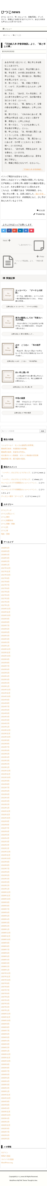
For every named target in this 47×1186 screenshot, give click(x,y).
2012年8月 (5, 784)
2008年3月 (5, 963)
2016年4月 (5, 636)
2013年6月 (5, 750)
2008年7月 (5, 950)
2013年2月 (5, 764)
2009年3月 (5, 923)
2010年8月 (5, 865)
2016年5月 (5, 632)
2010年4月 (5, 879)
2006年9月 (5, 1024)
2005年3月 (5, 1085)
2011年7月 (5, 828)
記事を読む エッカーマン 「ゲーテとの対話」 (23, 306)
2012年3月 (5, 801)
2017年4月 (5, 595)
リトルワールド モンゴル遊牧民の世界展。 (18, 445)
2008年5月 (5, 956)
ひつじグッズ (6, 510)
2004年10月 (5, 1098)
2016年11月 (5, 612)
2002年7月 (5, 1132)
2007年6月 (5, 993)
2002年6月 (5, 1135)
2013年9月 (5, 740)
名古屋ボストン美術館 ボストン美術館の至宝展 (19, 455)
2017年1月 (5, 605)
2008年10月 (5, 939)
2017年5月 (5, 592)
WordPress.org (7, 1163)
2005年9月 (5, 1064)
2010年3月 (5, 882)
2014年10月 (5, 696)
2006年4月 (5, 1041)
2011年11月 (5, 815)
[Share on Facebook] (9, 230)
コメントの (7, 1159)
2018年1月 (5, 565)
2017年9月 (5, 578)
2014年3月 (5, 720)
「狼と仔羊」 (39, 194)
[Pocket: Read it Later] (31, 230)
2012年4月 (5, 798)
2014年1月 (5, 727)
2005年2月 (5, 1088)
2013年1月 (5, 767)
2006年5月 (5, 1037)
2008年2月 (5, 966)
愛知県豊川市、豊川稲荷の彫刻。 (14, 459)
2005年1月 (5, 1091)
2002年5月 (5, 1139)
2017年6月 (5, 588)
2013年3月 (5, 760)
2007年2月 (5, 1007)
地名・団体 (5, 534)
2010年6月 (5, 872)
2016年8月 (5, 622)
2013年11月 (5, 733)
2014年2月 (5, 723)
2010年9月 (5, 862)
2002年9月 (5, 1128)
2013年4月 (5, 757)
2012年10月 (5, 777)
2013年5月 (5, 754)
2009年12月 (5, 892)
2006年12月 (5, 1014)
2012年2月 (5, 804)
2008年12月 (5, 933)
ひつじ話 (42, 210)
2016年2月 (5, 642)
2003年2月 (5, 1122)
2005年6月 (5, 1074)
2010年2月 (5, 885)
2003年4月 (5, 1118)
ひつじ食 (4, 530)
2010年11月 (5, 855)
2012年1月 (5, 808)
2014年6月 (5, 710)
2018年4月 (5, 555)
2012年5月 (5, 794)
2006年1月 (5, 1051)
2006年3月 (5, 1044)
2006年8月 (5, 1027)
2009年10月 (5, 899)
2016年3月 (5, 639)
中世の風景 (20, 398)
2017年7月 (5, 585)
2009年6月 (5, 912)
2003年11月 (5, 1112)
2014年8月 (5, 703)
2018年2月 (5, 561)
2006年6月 (5, 1034)
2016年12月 (5, 609)
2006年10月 (5, 1020)
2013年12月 (5, 730)
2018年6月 (5, 548)
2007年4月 (5, 1000)
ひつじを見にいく (8, 514)
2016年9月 (5, 619)
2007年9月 (5, 983)
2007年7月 (5, 990)
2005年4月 (5, 1081)
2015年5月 (5, 673)
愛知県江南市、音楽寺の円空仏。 (14, 452)
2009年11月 (5, 896)
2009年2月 (5, 926)
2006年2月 (5, 1047)
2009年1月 (5, 929)
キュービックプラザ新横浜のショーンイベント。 (19, 483)
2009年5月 (5, 916)
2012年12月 (5, 771)
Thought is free (32, 1180)
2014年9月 (5, 700)
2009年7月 (5, 909)
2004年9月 (5, 1101)
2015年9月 (5, 659)
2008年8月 (5, 946)
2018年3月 (5, 558)
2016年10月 (5, 615)
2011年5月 (5, 835)
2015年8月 (5, 663)
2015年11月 (5, 652)
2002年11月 (5, 1125)
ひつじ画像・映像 (8, 524)
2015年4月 (5, 676)
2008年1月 (5, 970)
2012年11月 (5, 774)
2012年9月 (5, 781)
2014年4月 (5, 717)
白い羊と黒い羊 (22, 372)
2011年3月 (5, 842)
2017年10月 (5, 575)
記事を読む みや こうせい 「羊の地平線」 (22, 361)
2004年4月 (5, 1108)
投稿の (5, 1156)
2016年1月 (5, 646)
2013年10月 (5, 737)
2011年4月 (5, 838)
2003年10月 (5, 1115)
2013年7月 (5, 747)
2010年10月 (5, 858)
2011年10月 (5, 818)
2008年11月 (5, 936)
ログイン (4, 1152)
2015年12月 (5, 649)
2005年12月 (5, 1054)
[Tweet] (3, 230)
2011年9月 (5, 821)
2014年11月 (5, 693)
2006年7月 (5, 1031)
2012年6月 (5, 791)
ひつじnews (10, 12)
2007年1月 (5, 1010)
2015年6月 (5, 669)
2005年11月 (5, 1058)
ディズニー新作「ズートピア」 (13, 496)
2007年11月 (5, 977)
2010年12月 (5, 852)
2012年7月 (5, 787)
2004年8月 (5, 1105)
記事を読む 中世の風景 (22, 413)
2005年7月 (5, 1071)
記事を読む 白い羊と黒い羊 (22, 387)
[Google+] (14, 230)
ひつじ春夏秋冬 (7, 520)
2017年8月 (5, 582)
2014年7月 (5, 706)
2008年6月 (5, 953)
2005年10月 (5, 1061)
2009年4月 (5, 919)
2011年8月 (5, 825)
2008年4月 (5, 960)
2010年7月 (5, 869)
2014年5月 (5, 713)
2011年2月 (5, 845)
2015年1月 (5, 686)
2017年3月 (5, 598)
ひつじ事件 (5, 517)
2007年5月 (5, 997)
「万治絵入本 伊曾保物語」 (32, 169)
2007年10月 (5, 980)
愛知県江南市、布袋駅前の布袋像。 (14, 449)
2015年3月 (5, 679)
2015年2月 (5, 683)
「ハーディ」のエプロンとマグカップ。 (16, 473)
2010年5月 (5, 875)
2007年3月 (5, 1004)
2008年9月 (5, 943)
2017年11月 (5, 571)
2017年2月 (5, 602)
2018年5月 (5, 551)
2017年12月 (5, 568)
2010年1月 (5, 889)
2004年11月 (5, 1095)
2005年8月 (5, 1068)
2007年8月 (5, 987)
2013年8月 (5, 744)
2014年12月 (5, 690)
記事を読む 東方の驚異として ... (23, 334)
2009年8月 (5, 906)
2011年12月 (5, 811)
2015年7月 (5, 666)
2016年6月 (5, 629)
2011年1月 (5, 848)
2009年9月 (5, 902)
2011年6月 (5, 831)
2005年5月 (5, 1078)
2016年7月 (5, 625)
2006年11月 (5, 1017)
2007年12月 (5, 973)
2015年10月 (5, 656)
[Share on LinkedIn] (20, 230)
